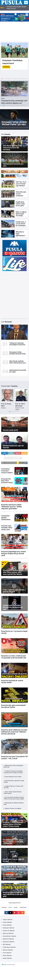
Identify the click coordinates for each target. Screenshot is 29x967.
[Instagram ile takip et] (19, 912)
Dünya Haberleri (7, 955)
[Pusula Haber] (11, 2)
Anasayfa (4, 907)
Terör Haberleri (7, 953)
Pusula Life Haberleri (9, 930)
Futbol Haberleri (7, 922)
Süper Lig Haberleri (8, 933)
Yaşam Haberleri (7, 958)
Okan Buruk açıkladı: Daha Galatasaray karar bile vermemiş (17, 7)
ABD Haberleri (7, 944)
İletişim (16, 907)
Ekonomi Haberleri (8, 950)
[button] (1, 78)
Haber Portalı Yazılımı (9, 964)
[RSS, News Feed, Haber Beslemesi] (23, 912)
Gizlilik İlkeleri (23, 907)
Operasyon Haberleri (8, 941)
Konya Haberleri (7, 925)
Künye (10, 907)
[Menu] (26, 2)
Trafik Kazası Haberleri (9, 947)
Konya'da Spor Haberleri (9, 936)
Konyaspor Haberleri (8, 928)
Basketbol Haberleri (8, 939)
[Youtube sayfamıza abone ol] (14, 912)
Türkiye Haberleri (7, 919)
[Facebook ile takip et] (6, 912)
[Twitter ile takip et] (10, 912)
